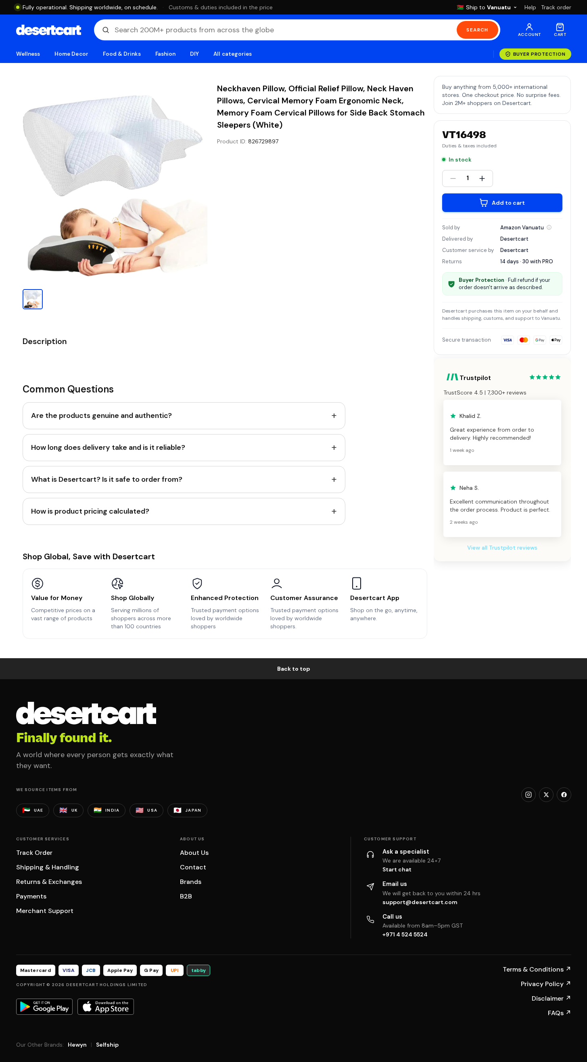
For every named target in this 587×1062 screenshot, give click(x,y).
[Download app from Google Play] (44, 1007)
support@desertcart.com (419, 902)
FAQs (559, 1013)
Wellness (28, 53)
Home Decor (71, 53)
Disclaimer (551, 998)
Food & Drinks (122, 53)
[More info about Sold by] (549, 227)
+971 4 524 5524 (405, 934)
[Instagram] (528, 794)
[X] (546, 794)
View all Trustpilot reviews (502, 547)
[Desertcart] (48, 30)
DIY (194, 53)
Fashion (165, 53)
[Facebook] (564, 794)
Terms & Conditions (537, 969)
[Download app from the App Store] (105, 1007)
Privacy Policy (546, 984)
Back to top (293, 668)
